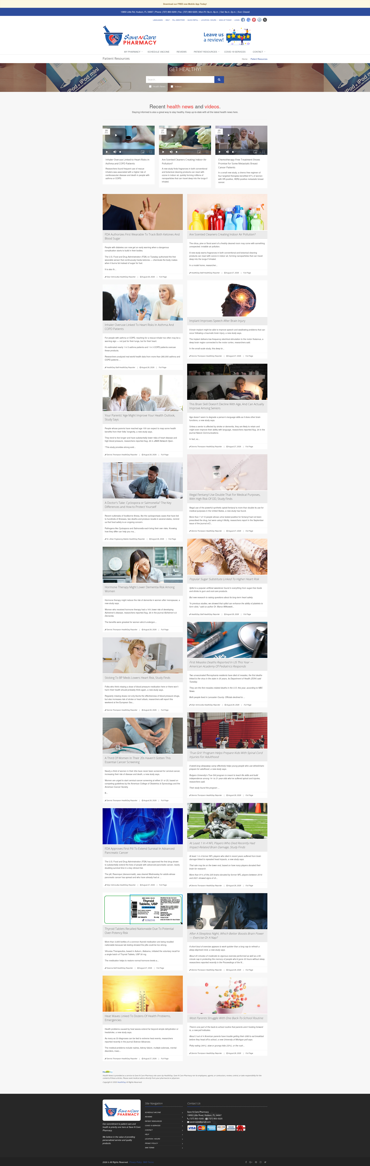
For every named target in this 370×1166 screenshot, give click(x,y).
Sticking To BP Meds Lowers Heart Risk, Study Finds (137, 678)
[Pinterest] (254, 20)
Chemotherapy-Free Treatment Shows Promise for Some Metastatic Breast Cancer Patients (239, 163)
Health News (159, 86)
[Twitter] (265, 20)
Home (244, 58)
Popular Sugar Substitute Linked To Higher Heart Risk (224, 579)
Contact (258, 51)
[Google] (248, 20)
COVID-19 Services (235, 51)
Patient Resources (205, 51)
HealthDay (121, 1082)
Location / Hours (208, 20)
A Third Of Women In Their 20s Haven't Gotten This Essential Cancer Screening (138, 760)
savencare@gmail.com (200, 1121)
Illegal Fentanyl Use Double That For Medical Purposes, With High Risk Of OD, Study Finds (224, 497)
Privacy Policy (151, 1143)
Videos (178, 86)
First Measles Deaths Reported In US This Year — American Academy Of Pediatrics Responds (221, 664)
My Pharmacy (132, 51)
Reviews (182, 51)
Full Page (163, 276)
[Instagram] (259, 20)
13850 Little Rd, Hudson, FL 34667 (137, 11)
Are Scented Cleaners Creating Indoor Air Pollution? (222, 234)
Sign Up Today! (225, 20)
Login (236, 20)
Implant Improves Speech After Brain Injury (217, 321)
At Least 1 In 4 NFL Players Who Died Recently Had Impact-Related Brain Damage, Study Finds (222, 845)
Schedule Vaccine (158, 51)
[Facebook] (243, 20)
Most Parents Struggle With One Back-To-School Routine (226, 1018)
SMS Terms (149, 1147)
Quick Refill (192, 20)
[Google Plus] (250, 1162)
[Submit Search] (219, 79)
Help (167, 20)
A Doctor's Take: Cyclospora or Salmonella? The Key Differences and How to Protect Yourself (138, 505)
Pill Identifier (178, 20)
